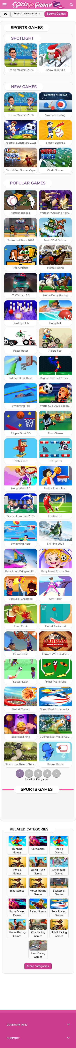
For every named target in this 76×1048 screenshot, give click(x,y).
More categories (38, 966)
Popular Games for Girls (27, 13)
